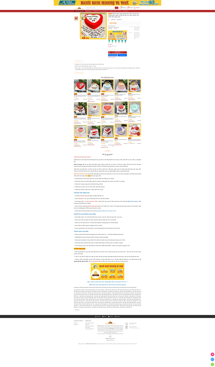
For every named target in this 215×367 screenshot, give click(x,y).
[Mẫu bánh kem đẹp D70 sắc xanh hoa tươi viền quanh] (107, 108)
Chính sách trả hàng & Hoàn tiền (89, 324)
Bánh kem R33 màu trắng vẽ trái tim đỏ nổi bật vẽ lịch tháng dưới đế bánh (121, 141)
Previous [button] (71, 115)
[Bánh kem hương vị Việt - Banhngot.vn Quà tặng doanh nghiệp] (79, 7)
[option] (93, 26)
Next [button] (144, 115)
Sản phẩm (76, 324)
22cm (112, 46)
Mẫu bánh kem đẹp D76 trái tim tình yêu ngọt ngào (80, 141)
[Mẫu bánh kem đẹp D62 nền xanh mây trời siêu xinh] (80, 85)
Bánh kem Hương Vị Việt (105, 343)
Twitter (104, 316)
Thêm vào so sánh (111, 57)
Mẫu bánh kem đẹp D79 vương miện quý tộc (107, 95)
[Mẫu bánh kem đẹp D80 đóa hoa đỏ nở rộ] (93, 108)
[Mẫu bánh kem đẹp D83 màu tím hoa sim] (93, 130)
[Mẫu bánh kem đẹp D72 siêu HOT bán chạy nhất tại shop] (121, 85)
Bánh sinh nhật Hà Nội (117, 331)
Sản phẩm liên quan (107, 77)
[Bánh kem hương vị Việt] (107, 3)
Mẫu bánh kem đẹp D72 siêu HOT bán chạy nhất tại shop (121, 96)
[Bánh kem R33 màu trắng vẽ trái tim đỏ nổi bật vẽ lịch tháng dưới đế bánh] (121, 131)
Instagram (118, 316)
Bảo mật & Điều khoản (89, 328)
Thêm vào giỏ (117, 52)
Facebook (98, 316)
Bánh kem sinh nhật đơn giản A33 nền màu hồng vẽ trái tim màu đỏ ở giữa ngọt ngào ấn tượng (80, 119)
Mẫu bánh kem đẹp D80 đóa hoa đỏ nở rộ (93, 117)
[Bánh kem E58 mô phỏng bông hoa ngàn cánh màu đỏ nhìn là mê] (121, 108)
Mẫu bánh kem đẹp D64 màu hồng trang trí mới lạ (92, 95)
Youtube (111, 316)
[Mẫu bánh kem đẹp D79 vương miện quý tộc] (107, 85)
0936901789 (112, 338)
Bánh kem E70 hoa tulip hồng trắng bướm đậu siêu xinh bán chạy (133, 141)
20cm (109, 46)
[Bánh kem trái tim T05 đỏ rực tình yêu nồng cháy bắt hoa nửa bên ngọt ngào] (134, 85)
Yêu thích (130, 7)
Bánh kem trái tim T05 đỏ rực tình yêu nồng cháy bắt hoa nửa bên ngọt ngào (134, 96)
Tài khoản (138, 7)
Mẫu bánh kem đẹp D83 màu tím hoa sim (93, 140)
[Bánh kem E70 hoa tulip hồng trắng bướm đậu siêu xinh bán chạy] (134, 131)
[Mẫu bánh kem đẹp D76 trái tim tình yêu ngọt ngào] (80, 131)
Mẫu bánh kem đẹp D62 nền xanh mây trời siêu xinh (80, 96)
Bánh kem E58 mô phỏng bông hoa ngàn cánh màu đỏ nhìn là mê (121, 119)
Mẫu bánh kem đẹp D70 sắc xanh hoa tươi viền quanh (107, 117)
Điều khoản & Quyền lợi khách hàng (89, 327)
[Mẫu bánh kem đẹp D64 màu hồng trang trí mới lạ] (93, 85)
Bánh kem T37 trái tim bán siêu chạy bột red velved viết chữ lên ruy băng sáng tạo (134, 118)
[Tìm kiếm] (116, 8)
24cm (115, 46)
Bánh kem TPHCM (101, 331)
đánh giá (113, 19)
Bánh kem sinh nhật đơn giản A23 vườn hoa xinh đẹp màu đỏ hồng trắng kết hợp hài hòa (107, 140)
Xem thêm (107, 150)
